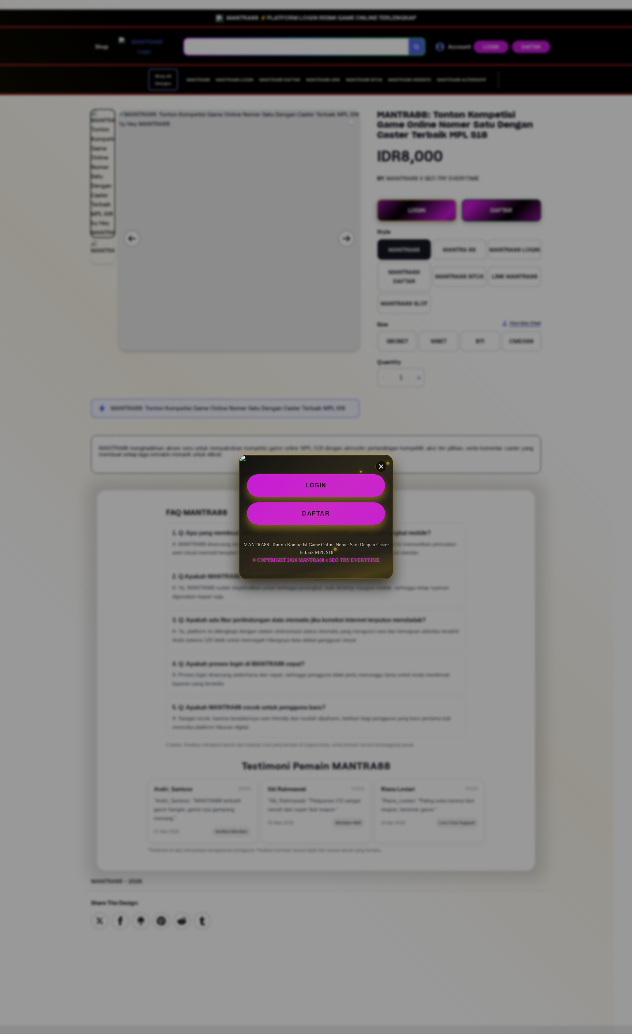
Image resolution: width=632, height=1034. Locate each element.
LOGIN (316, 485)
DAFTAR (316, 513)
